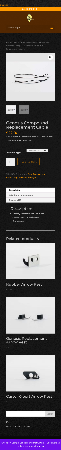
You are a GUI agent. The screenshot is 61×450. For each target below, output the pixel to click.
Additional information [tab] (21, 195)
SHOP (16, 42)
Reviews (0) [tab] (15, 200)
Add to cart (29, 161)
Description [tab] (15, 190)
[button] (50, 57)
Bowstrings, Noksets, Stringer (21, 177)
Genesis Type (14, 152)
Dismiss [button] (4, 5)
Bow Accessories (29, 42)
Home (9, 42)
